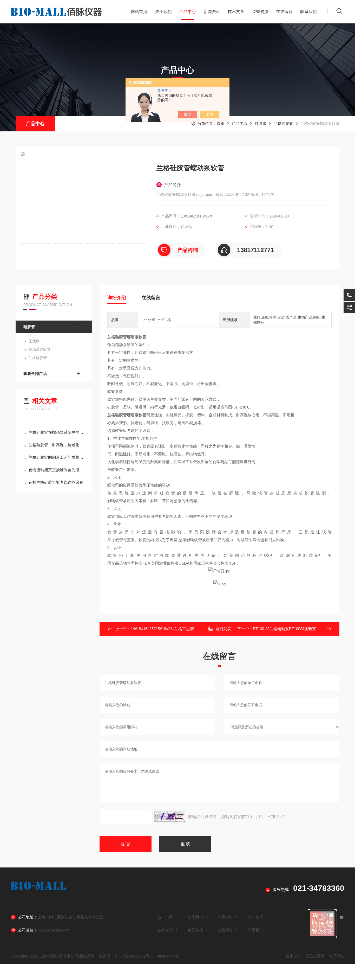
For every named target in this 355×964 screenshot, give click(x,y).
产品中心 (187, 11)
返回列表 (223, 629)
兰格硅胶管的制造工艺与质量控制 (56, 457)
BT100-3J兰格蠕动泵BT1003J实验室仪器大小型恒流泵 (300, 629)
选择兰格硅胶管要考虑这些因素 (56, 482)
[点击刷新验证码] (169, 817)
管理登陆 (336, 956)
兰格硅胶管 (283, 123)
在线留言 (284, 11)
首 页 (165, 917)
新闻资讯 (211, 11)
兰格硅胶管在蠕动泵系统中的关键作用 (56, 432)
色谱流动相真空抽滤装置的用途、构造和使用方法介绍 (56, 470)
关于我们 (163, 11)
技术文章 (236, 11)
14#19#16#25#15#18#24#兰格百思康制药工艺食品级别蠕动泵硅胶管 (189, 629)
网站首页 (139, 11)
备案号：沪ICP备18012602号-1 (126, 956)
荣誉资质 (260, 11)
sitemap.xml (167, 956)
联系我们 (308, 11)
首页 (221, 123)
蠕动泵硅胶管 (39, 349)
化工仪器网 (315, 956)
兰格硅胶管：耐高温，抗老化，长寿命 (56, 445)
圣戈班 (34, 341)
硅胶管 (260, 123)
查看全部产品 (35, 373)
